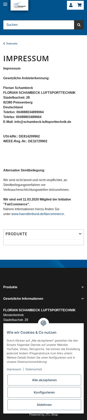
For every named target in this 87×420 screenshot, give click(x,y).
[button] (71, 5)
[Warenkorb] (79, 5)
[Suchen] (79, 25)
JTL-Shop (51, 414)
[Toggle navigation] (5, 2)
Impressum (14, 369)
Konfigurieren (44, 392)
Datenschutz (33, 369)
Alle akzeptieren (44, 380)
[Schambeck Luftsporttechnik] (19, 5)
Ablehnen (44, 405)
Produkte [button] (16, 234)
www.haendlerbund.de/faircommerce (37, 214)
